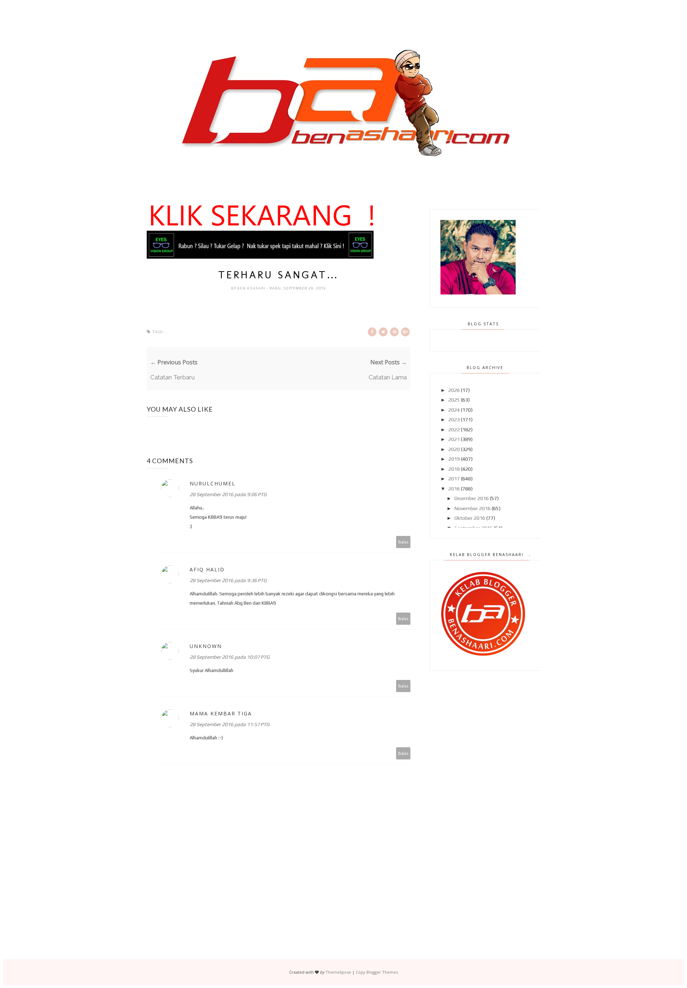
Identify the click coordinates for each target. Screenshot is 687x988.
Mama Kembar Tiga (221, 713)
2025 (454, 400)
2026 (454, 390)
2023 (454, 419)
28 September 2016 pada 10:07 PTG (229, 657)
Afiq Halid (207, 569)
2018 (454, 469)
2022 (454, 429)
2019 (454, 459)
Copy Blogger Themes (377, 972)
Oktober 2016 (469, 518)
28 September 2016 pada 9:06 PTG (228, 494)
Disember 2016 (471, 498)
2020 (454, 449)
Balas (403, 541)
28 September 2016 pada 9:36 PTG (228, 580)
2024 (454, 410)
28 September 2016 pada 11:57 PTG (229, 724)
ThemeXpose (338, 972)
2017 (454, 478)
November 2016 (472, 508)
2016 (454, 488)
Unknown (206, 646)
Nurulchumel (212, 483)
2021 (454, 439)
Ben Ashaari (252, 288)
